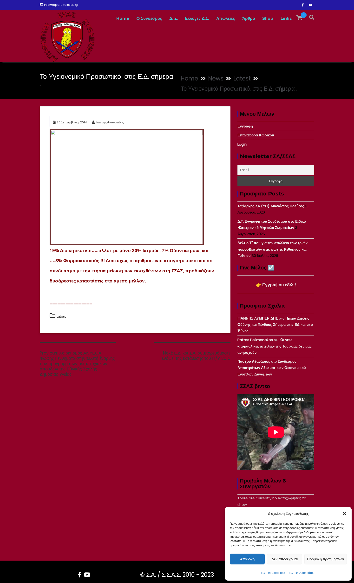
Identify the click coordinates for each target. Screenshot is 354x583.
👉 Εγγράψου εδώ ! (276, 285)
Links (286, 18)
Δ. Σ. (173, 18)
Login (242, 144)
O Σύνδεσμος (149, 18)
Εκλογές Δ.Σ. (197, 18)
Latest (61, 316)
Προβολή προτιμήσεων (325, 559)
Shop (267, 18)
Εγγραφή (245, 126)
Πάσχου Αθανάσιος (253, 361)
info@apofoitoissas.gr (61, 4)
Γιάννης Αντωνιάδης (110, 122)
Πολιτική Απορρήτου (301, 573)
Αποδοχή (247, 559)
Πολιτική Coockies (272, 573)
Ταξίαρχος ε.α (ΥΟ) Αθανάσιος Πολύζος (270, 205)
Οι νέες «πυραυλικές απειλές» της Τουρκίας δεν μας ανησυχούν (274, 346)
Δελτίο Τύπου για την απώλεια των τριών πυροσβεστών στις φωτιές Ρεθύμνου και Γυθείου (272, 249)
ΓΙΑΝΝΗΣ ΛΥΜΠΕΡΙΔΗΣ (257, 318)
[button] (344, 513)
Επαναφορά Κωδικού (255, 135)
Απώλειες (225, 18)
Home (122, 18)
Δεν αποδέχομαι (285, 559)
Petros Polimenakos (255, 339)
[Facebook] (303, 5)
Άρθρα (248, 18)
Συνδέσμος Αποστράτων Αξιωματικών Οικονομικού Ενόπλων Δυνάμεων (271, 368)
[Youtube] (310, 5)
